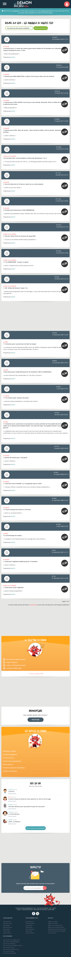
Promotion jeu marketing (9, 953)
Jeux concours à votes (8, 947)
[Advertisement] (35, 316)
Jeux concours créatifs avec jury (11, 949)
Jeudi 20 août (6, 925)
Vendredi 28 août (30, 933)
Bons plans (51, 909)
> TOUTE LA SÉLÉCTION (35, 674)
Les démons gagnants (10, 754)
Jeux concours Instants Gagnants (11, 941)
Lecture (50, 933)
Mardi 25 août (29, 927)
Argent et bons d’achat (53, 927)
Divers (54, 933)
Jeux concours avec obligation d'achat (12, 945)
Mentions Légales (28, 909)
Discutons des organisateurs (12, 761)
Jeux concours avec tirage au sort (11, 940)
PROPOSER (35, 720)
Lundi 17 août (6, 931)
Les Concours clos (8, 758)
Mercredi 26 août (30, 929)
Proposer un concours (40, 909)
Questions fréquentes (10, 771)
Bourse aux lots (8, 764)
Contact (19, 909)
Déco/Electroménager (59, 931)
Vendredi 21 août (7, 923)
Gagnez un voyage (52, 921)
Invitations (50, 931)
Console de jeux (58, 925)
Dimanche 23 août (30, 923)
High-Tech (50, 925)
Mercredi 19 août (7, 927)
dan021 (13, 57)
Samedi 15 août (7, 933)
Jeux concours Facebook (9, 943)
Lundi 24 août (29, 925)
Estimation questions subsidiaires (14, 768)
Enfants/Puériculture (61, 929)
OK (45, 888)
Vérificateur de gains (9, 751)
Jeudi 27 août (29, 931)
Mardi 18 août (6, 929)
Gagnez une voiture (53, 923)
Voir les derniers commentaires (35, 828)
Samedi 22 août (7, 921)
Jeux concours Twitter (8, 951)
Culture (62, 927)
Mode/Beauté (51, 929)
